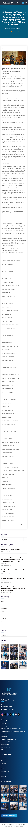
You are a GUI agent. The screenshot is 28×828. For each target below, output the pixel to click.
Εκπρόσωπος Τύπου (5, 744)
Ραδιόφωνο (3, 618)
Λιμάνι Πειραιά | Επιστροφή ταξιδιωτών (11, 549)
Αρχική (7, 29)
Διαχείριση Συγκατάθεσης (9, 815)
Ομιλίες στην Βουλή (5, 615)
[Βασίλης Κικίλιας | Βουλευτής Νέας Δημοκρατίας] (7, 2)
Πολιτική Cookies (19, 826)
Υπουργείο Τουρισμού (5, 734)
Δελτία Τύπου (4, 608)
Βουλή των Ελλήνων (15, 29)
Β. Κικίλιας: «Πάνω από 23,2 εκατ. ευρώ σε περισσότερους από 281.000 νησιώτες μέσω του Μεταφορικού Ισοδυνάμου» (13, 588)
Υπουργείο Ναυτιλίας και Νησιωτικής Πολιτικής (11, 728)
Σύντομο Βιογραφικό (5, 726)
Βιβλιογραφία (4, 749)
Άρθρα (2, 601)
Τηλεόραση (3, 625)
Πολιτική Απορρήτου (10, 826)
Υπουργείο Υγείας (4, 736)
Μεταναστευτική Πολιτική (6, 741)
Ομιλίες (2, 611)
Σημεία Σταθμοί (4, 723)
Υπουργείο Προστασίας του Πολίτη (8, 739)
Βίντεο (2, 605)
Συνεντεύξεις (4, 621)
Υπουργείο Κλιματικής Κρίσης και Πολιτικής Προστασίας (13, 731)
